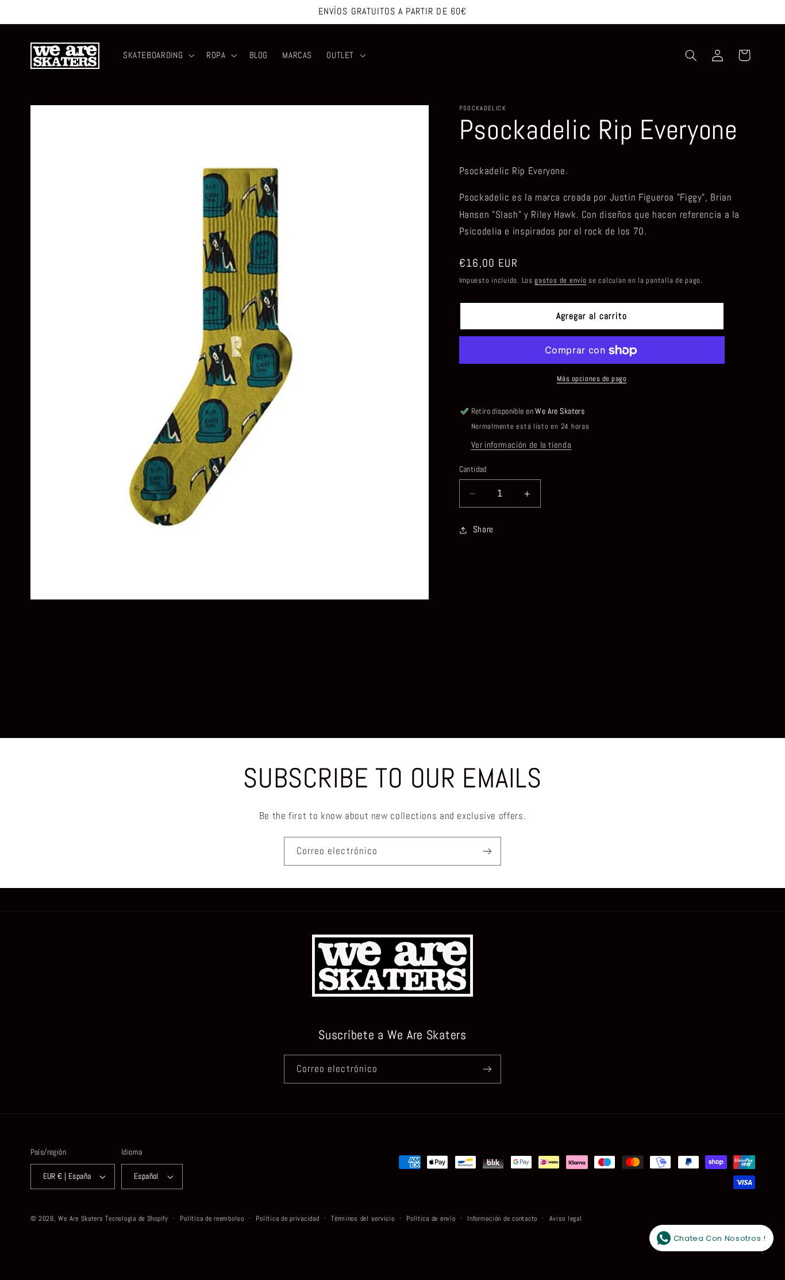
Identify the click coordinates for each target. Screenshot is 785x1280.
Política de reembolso (212, 1218)
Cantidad (473, 470)
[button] (157, 55)
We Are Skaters (80, 1218)
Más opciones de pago (592, 378)
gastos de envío (560, 280)
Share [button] (483, 529)
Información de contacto (502, 1218)
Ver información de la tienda (521, 445)
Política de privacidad (287, 1218)
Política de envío (431, 1218)
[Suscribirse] (487, 851)
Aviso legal (565, 1218)
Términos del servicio (362, 1218)
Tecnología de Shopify (136, 1218)
